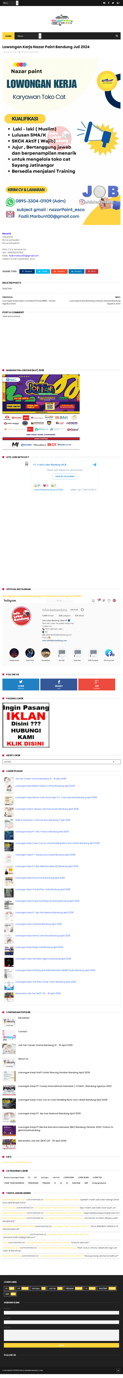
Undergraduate (99, 1187)
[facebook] (108, 3)
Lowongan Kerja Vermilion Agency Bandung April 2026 (43, 963)
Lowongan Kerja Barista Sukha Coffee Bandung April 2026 (45, 790)
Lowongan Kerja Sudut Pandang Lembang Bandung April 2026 (47, 905)
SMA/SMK (34, 52)
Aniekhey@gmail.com (14, 1203)
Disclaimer (24, 1022)
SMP (86, 1187)
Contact (22, 1035)
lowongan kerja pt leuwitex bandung (56, 1252)
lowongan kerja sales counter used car (67, 1238)
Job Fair (56, 1182)
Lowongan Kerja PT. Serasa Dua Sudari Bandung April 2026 (45, 859)
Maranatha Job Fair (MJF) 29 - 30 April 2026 (38, 997)
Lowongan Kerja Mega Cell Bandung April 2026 (39, 951)
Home (8, 36)
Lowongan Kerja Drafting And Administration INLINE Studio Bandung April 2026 (55, 974)
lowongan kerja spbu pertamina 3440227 (61, 1260)
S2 (61, 1187)
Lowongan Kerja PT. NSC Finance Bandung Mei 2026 (42, 835)
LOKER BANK (69, 1182)
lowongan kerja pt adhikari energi (61, 1203)
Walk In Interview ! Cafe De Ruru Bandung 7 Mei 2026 (42, 824)
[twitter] (113, 3)
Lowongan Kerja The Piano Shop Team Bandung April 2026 (45, 986)
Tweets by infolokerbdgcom (17, 1166)
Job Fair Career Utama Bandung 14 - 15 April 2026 (40, 778)
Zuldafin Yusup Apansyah (15, 1238)
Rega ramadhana (11, 1260)
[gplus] (118, 3)
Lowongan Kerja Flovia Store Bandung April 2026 (40, 882)
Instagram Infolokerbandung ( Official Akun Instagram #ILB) (41, 596)
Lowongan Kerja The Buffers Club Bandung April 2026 (42, 893)
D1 (29, 1182)
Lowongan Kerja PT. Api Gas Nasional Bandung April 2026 (44, 916)
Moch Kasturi (9, 1212)
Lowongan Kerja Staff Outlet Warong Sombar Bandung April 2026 (54, 1076)
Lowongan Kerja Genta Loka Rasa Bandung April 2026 (42, 939)
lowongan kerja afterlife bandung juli (63, 1222)
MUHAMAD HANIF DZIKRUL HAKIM (18, 1230)
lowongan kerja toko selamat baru (70, 1230)
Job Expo (45, 1182)
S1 (55, 1187)
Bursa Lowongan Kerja (14, 1182)
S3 (67, 1187)
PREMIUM (25, 52)
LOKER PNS (97, 1182)
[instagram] (104, 3)
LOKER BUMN (83, 1182)
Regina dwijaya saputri (14, 1217)
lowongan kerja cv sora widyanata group (47, 1246)
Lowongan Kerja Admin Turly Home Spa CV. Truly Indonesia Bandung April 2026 (56, 801)
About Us (23, 1063)
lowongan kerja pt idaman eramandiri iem (56, 1212)
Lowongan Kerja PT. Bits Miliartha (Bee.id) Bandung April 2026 (46, 870)
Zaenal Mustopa (10, 1252)
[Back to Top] (118, 1374)
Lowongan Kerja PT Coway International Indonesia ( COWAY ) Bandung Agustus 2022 (65, 1090)
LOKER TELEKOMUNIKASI (14, 1187)
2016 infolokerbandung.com (29, 1374)
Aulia (4, 1246)
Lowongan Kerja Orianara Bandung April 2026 (38, 928)
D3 (35, 1182)
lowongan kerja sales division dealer (63, 1217)
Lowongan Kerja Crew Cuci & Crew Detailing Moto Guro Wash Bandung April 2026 (57, 847)
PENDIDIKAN (33, 1187)
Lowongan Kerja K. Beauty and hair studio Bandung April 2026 (47, 813)
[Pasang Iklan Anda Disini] (26, 746)
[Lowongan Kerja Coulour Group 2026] (41, 448)
